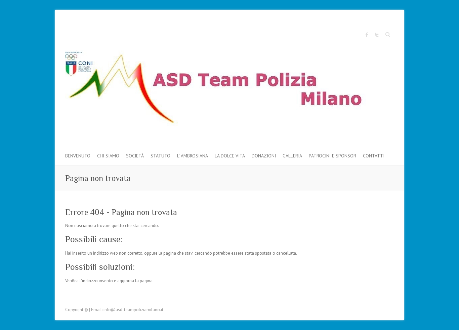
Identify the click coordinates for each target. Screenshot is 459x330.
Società (135, 156)
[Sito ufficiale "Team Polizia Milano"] (223, 90)
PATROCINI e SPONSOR (332, 156)
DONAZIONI (264, 156)
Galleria (292, 156)
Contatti (373, 156)
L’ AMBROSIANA (192, 156)
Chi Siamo (108, 156)
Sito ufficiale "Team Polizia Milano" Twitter (377, 35)
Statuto (160, 156)
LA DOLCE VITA (230, 156)
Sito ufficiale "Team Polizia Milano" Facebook (367, 35)
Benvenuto (77, 156)
